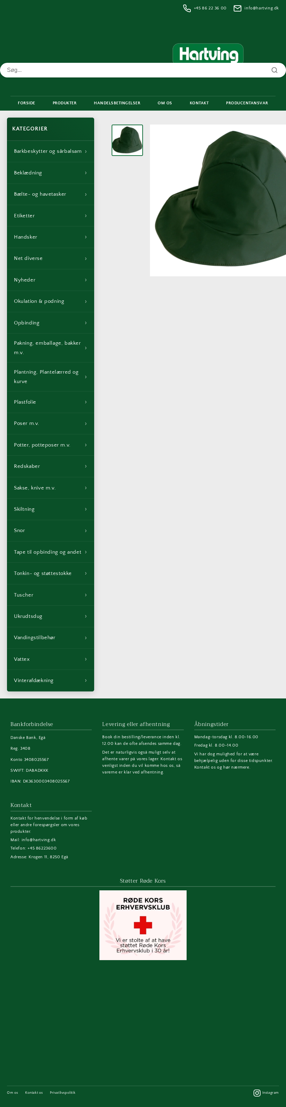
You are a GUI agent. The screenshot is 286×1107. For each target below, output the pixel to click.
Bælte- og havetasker (50, 194)
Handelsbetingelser (117, 103)
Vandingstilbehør (50, 637)
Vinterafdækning (50, 680)
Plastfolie (50, 401)
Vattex (50, 659)
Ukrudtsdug (50, 616)
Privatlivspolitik (62, 1093)
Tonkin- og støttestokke (50, 573)
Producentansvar (247, 103)
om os (165, 103)
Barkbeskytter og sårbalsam (50, 151)
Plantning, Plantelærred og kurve (50, 376)
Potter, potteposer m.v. (50, 444)
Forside (26, 103)
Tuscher (50, 594)
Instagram (270, 1093)
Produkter (65, 103)
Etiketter (50, 215)
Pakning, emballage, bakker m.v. (50, 348)
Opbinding (50, 322)
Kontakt (199, 103)
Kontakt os (34, 1093)
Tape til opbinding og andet (50, 551)
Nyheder (50, 279)
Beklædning (50, 172)
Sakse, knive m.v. (50, 487)
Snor (50, 530)
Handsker (50, 236)
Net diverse (50, 258)
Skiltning (50, 509)
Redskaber (50, 466)
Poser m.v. (50, 423)
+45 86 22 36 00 (210, 8)
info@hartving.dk (261, 8)
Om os (12, 1093)
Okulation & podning (50, 301)
